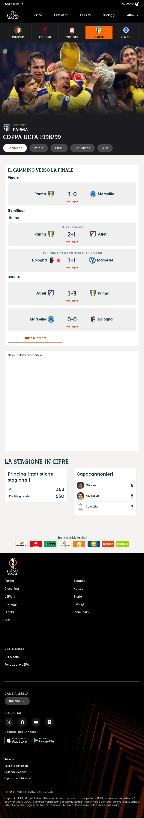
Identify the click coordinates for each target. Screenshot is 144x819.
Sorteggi (10, 604)
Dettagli (79, 604)
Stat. (7, 619)
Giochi (9, 612)
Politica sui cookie (15, 772)
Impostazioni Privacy (17, 778)
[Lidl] (94, 544)
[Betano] (108, 544)
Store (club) (82, 612)
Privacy (9, 759)
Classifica (11, 588)
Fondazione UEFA (16, 664)
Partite (9, 580)
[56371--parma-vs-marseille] (72, 194)
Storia (78, 596)
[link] (37, 15)
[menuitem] (38, 15)
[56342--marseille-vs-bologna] (72, 319)
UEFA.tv (9, 596)
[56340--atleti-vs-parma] (72, 293)
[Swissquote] (65, 544)
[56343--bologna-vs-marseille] (72, 260)
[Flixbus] (122, 544)
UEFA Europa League (12, 15)
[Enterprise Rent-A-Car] (50, 544)
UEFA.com (11, 656)
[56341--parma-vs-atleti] (72, 234)
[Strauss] (36, 544)
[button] (132, 15)
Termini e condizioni (16, 765)
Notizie (78, 588)
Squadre (79, 580)
